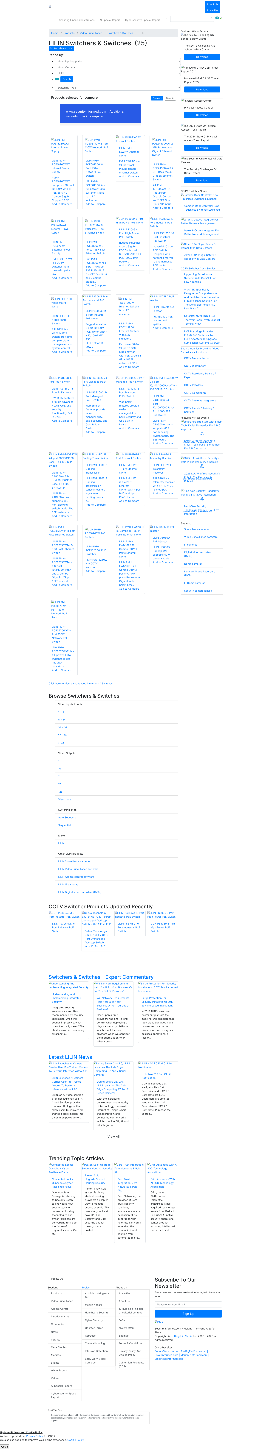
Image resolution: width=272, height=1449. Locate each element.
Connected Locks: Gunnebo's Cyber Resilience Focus (63, 1183)
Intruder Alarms (60, 1316)
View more (64, 799)
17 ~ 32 (62, 735)
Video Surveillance (62, 1301)
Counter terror (94, 1327)
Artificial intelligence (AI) (97, 1295)
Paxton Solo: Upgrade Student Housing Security (95, 1179)
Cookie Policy (75, 1439)
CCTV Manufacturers (196, 358)
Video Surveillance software (201, 536)
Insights (55, 1339)
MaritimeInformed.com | (195, 1355)
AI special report (109, 20)
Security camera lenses (198, 590)
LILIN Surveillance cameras (74, 861)
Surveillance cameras (196, 529)
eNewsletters (126, 1327)
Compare (157, 98)
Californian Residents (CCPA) (131, 1364)
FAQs (122, 1320)
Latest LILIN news (70, 1057)
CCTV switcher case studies (198, 268)
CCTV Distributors (195, 365)
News (54, 1331)
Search (66, 79)
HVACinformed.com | (168, 1355)
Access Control (60, 1308)
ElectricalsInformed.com (169, 1358)
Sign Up (188, 1314)
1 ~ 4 (61, 711)
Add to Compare (62, 204)
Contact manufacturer (61, 48)
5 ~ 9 (61, 719)
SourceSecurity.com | (168, 1351)
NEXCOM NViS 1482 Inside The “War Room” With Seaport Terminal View (202, 320)
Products (56, 1293)
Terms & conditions (130, 1343)
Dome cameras (193, 563)
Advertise (212, 10)
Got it (4, 1446)
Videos (55, 1378)
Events (55, 1362)
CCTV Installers (193, 385)
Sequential (64, 825)
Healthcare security (96, 1312)
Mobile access (93, 1304)
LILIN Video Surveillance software (78, 869)
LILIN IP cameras (68, 884)
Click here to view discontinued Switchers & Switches (81, 683)
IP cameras (190, 544)
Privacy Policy (34, 1436)
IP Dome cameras (194, 583)
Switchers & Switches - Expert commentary (101, 977)
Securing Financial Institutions (76, 20)
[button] (92, 7)
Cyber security (94, 1320)
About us (212, 4)
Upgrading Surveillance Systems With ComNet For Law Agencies (200, 278)
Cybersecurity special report (142, 20)
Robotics (90, 1335)
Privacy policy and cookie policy (130, 1352)
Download (202, 56)
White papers (59, 1370)
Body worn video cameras (95, 1360)
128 (60, 791)
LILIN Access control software (76, 876)
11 (59, 776)
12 (59, 784)
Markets (56, 1355)
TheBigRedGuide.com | (194, 1351)
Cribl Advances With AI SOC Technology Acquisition (162, 1183)
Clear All (170, 98)
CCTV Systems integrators (200, 400)
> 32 (61, 742)
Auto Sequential (67, 817)
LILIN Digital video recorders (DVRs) (79, 892)
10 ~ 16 (62, 727)
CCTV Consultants (195, 392)
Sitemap (124, 1335)
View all (114, 1136)
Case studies (59, 1347)
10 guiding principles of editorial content (131, 1310)
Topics (86, 1287)
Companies (57, 1324)
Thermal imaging (95, 1343)
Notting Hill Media (181, 1336)
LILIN (61, 843)
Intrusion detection (96, 1351)
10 (59, 768)
